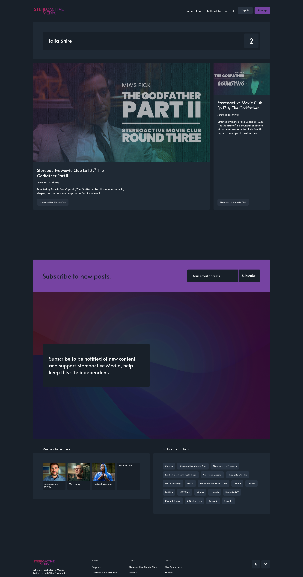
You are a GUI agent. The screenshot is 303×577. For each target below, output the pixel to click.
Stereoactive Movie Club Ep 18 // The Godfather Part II (70, 172)
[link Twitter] (265, 564)
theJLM (251, 483)
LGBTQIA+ (185, 492)
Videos (200, 492)
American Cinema (212, 474)
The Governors (173, 567)
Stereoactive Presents (225, 466)
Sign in (245, 10)
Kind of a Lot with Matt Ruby (180, 474)
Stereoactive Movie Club (52, 202)
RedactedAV (232, 492)
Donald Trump (172, 500)
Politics (169, 492)
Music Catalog (173, 483)
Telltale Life (214, 11)
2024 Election (194, 500)
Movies (169, 466)
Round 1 (228, 500)
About (200, 11)
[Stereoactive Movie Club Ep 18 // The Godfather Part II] (121, 136)
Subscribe (249, 275)
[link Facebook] (256, 564)
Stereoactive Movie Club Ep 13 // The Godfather (239, 105)
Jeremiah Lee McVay (48, 182)
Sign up (262, 10)
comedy (215, 492)
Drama (237, 483)
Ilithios (133, 572)
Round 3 (213, 500)
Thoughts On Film (237, 474)
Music (190, 483)
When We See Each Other (213, 483)
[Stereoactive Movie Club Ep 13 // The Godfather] (242, 136)
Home (189, 11)
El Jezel (169, 572)
